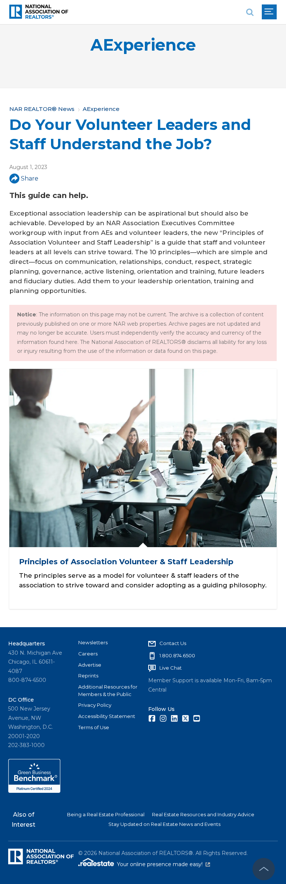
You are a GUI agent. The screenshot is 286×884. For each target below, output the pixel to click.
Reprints (88, 676)
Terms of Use (93, 727)
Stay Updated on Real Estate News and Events (164, 824)
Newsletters (93, 642)
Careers (88, 654)
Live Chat (170, 668)
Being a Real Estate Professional (105, 814)
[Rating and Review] (34, 791)
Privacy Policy (94, 705)
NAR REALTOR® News (41, 108)
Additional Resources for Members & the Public (107, 690)
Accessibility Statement (106, 716)
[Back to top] (263, 869)
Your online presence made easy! (163, 864)
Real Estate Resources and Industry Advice (203, 814)
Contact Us (172, 643)
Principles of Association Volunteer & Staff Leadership (126, 561)
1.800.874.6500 (177, 655)
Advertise (89, 665)
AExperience (143, 45)
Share (29, 178)
